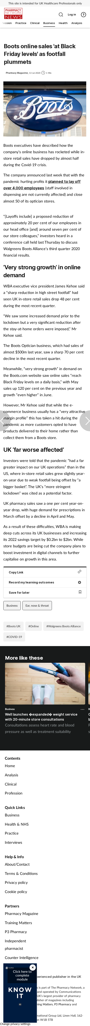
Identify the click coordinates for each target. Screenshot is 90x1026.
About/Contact (17, 864)
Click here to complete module (22, 975)
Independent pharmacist (15, 945)
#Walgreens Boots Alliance (63, 626)
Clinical (11, 784)
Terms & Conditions (21, 873)
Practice (12, 833)
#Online (33, 626)
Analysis (11, 775)
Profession (13, 793)
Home (10, 765)
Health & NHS (17, 824)
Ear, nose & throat (37, 605)
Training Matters (18, 922)
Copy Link (16, 572)
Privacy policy (16, 882)
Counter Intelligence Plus (22, 961)
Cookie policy (16, 891)
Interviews (13, 842)
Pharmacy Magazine (21, 913)
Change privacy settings (15, 1024)
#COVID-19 (14, 637)
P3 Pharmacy (16, 931)
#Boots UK (13, 626)
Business (12, 605)
